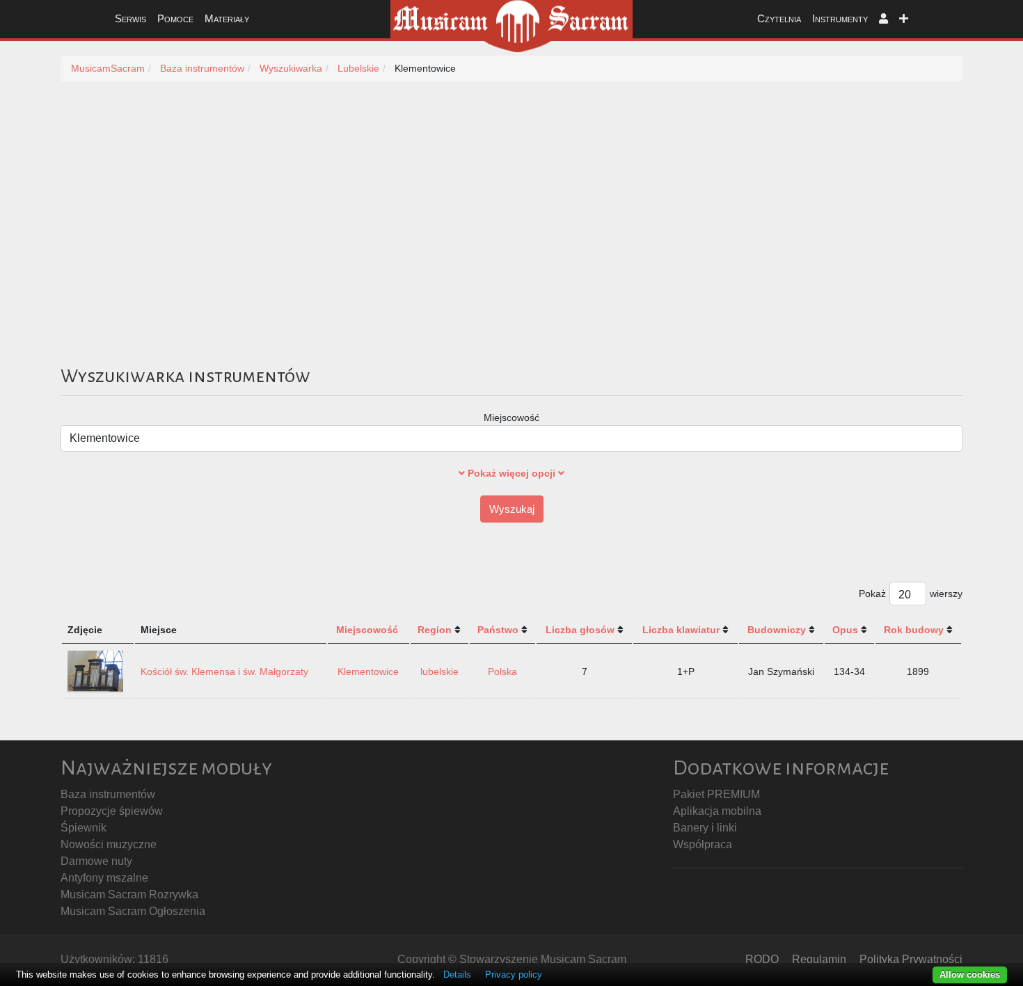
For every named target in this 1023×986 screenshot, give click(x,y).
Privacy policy (513, 974)
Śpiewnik (83, 828)
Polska (502, 671)
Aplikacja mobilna (717, 811)
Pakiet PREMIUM (716, 794)
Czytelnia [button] (779, 18)
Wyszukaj (511, 509)
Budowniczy (776, 629)
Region (435, 629)
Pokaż (872, 593)
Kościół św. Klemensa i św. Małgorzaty (224, 671)
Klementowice (368, 671)
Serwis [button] (130, 18)
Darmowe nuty (96, 861)
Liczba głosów (580, 629)
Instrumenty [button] (840, 18)
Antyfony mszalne (104, 878)
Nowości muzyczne (109, 844)
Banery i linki (705, 828)
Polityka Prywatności (910, 959)
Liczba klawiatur (681, 629)
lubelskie (439, 671)
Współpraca (702, 844)
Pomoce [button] (175, 18)
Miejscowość (511, 417)
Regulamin (819, 959)
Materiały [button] (227, 18)
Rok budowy (914, 629)
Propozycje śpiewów (112, 811)
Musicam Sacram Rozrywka (129, 894)
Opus (845, 629)
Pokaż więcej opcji (511, 473)
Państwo (497, 629)
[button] (883, 19)
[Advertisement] (511, 238)
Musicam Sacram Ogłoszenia (133, 911)
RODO (762, 959)
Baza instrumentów (108, 794)
